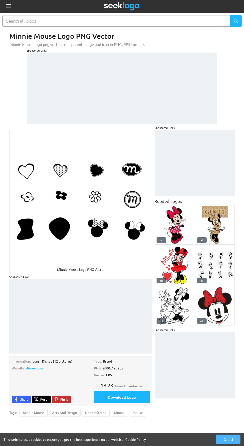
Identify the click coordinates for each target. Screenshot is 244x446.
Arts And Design (64, 412)
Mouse (138, 412)
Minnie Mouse (33, 412)
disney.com (34, 368)
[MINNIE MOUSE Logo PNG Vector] (215, 305)
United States (95, 412)
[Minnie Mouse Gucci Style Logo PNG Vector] (215, 225)
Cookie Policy (135, 439)
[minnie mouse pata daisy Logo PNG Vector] (174, 305)
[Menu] (8, 6)
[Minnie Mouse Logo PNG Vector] (174, 225)
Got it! (228, 439)
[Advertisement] (122, 86)
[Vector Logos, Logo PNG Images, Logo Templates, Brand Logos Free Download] (122, 6)
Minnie (119, 412)
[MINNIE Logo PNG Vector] (174, 265)
